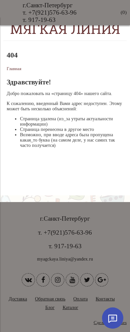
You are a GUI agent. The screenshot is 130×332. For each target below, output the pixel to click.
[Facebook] (43, 279)
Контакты (105, 298)
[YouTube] (72, 279)
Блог (50, 307)
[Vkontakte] (28, 279)
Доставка (18, 298)
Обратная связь (50, 298)
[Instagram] (57, 279)
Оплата (80, 298)
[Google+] (101, 279)
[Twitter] (87, 279)
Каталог (70, 307)
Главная (14, 68)
